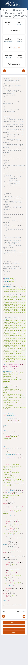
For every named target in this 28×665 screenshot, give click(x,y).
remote (19, 41)
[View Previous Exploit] (4, 70)
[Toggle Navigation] (3, 4)
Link (18, 613)
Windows (8, 57)
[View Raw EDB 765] (19, 47)
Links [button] (13, 625)
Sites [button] (13, 629)
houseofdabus (8, 41)
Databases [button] (13, 622)
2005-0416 (19, 24)
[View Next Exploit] (23, 70)
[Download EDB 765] (14, 47)
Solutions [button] (14, 632)
